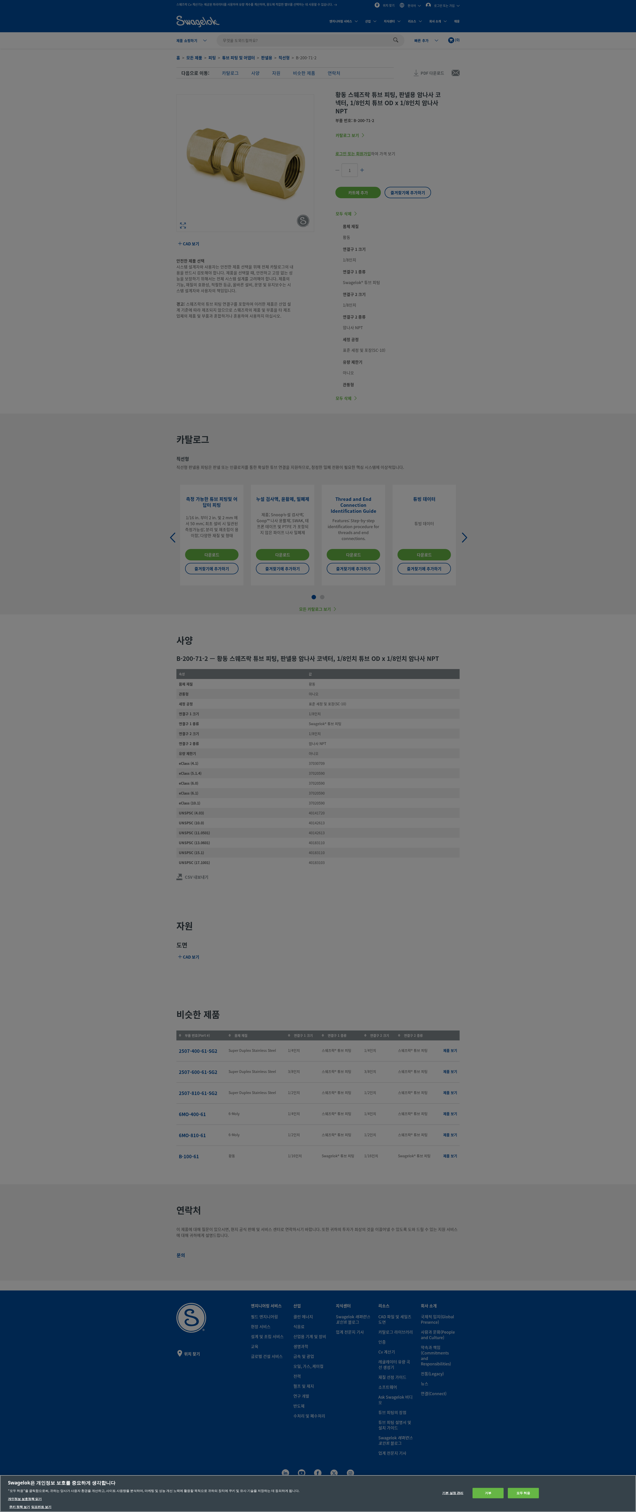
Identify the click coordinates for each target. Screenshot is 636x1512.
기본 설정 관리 (452, 1493)
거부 (488, 1493)
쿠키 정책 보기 (19, 1507)
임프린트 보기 (41, 1507)
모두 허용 (523, 1493)
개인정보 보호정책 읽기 (25, 1499)
